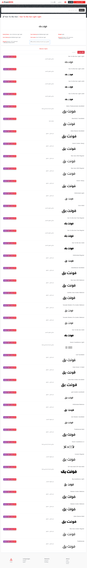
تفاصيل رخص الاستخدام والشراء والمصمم (40, 42)
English (24, 561)
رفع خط (52, 2)
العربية (24, 562)
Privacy (67, 562)
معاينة (80, 52)
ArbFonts (46, 561)
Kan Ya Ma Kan (11, 16)
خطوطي (60, 2)
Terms (67, 563)
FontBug (46, 562)
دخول (70, 2)
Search (82, 10)
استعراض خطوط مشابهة (9, 57)
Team (67, 561)
